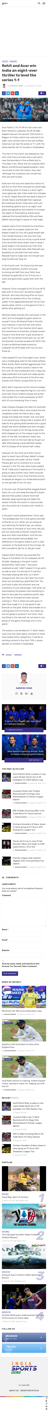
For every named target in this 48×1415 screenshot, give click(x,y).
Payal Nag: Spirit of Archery (15, 1197)
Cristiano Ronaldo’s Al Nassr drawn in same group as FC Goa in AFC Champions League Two (29, 827)
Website (5, 950)
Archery (5, 1194)
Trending (13, 61)
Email (5, 940)
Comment (6, 895)
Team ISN (25, 1385)
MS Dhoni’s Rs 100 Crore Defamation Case (22, 1011)
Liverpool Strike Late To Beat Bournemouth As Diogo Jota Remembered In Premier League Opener (28, 795)
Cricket (5, 61)
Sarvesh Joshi (16, 86)
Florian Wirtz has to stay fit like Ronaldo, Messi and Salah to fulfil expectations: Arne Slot (28, 844)
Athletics (6, 1272)
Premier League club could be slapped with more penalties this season (28, 861)
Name (5, 930)
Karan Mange (21, 783)
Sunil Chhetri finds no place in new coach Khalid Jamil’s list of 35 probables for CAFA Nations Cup (29, 777)
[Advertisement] (24, 32)
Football (6, 1231)
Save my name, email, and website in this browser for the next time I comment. (20, 965)
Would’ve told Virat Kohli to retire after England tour (20, 1045)
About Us (14, 1391)
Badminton (6, 1312)
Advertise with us (29, 1391)
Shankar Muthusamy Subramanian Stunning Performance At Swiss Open (23, 1316)
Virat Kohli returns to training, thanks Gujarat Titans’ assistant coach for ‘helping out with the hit (23, 1083)
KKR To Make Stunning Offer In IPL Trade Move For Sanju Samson (29, 812)
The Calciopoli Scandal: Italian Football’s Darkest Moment (21, 1236)
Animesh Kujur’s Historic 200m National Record (21, 1276)
